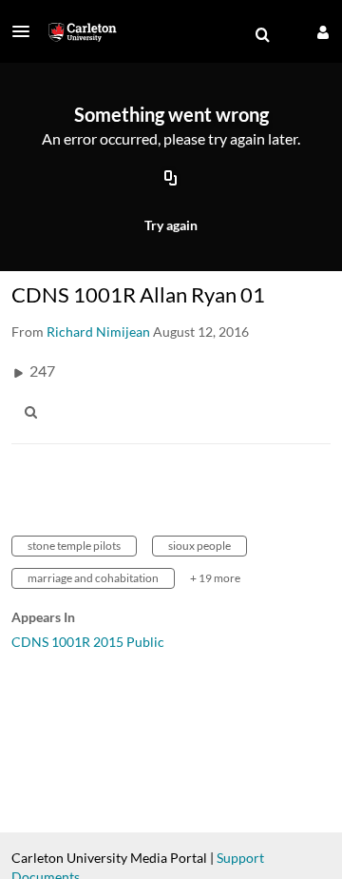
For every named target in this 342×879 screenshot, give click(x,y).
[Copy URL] (171, 180)
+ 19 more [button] (215, 578)
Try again (171, 225)
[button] (26, 31)
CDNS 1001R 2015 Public (87, 642)
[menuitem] (262, 35)
